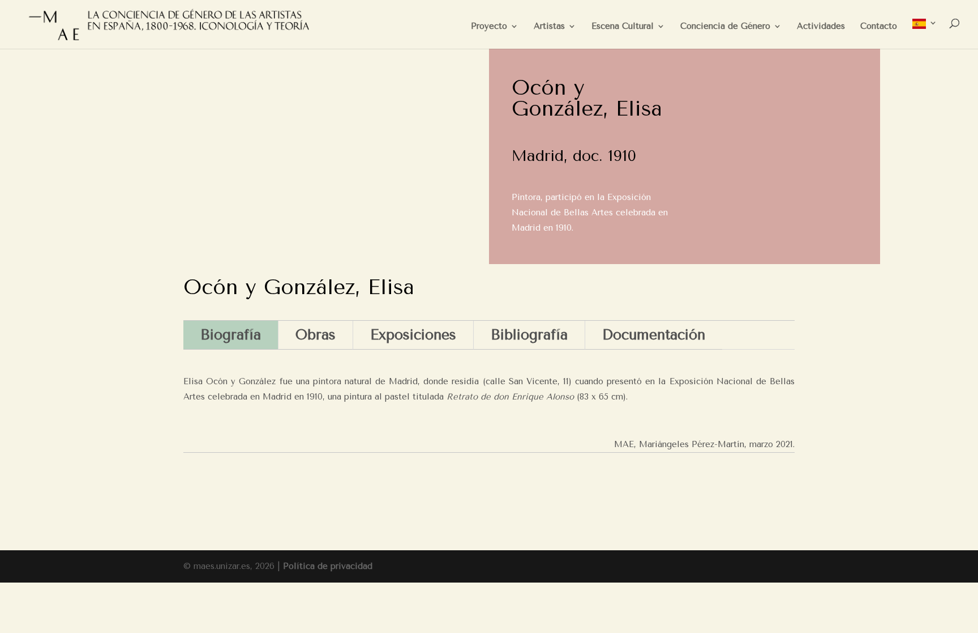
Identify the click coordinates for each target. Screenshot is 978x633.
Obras (315, 334)
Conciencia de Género (725, 26)
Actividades (821, 26)
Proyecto (489, 26)
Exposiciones (413, 334)
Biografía (230, 334)
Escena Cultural (622, 26)
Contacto (878, 26)
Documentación (653, 334)
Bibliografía (529, 334)
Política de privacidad (327, 566)
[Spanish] (924, 34)
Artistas (549, 26)
